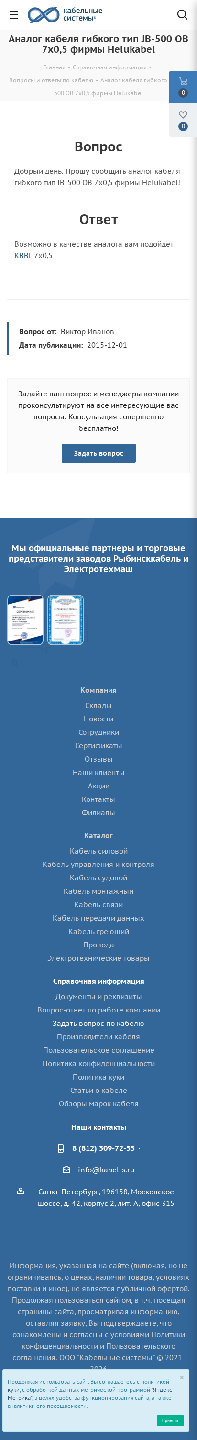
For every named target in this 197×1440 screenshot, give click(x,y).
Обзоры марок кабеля (99, 1103)
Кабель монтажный (98, 891)
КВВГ (23, 255)
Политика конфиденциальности (99, 1063)
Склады (98, 705)
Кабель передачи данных (98, 917)
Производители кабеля (98, 1036)
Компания (98, 690)
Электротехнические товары (98, 958)
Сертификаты (98, 745)
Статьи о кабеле (98, 1090)
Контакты (98, 799)
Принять (170, 1420)
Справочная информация (98, 981)
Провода (98, 944)
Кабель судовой (98, 877)
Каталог (98, 835)
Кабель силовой (99, 850)
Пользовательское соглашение (98, 1050)
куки (14, 1389)
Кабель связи (98, 904)
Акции (98, 785)
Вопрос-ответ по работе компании (98, 1009)
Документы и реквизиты (98, 996)
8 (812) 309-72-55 (103, 1148)
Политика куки (98, 1076)
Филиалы (98, 812)
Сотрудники (98, 732)
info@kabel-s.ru (106, 1169)
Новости (98, 718)
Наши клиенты (99, 772)
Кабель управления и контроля (98, 864)
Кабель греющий (98, 931)
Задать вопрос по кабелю (98, 1023)
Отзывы (99, 759)
